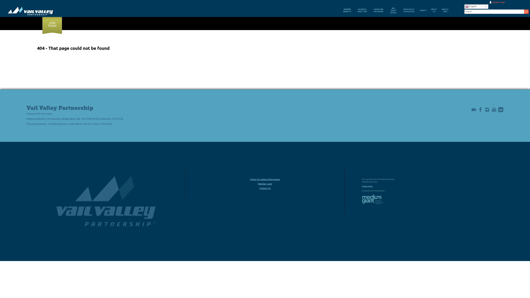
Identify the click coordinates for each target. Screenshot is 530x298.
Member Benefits (347, 10)
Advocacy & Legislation (408, 10)
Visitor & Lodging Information (265, 179)
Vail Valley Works (393, 10)
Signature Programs (378, 10)
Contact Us (265, 188)
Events (423, 10)
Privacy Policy (367, 186)
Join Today (52, 24)
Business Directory (362, 10)
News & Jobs (445, 10)
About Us (434, 10)
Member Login (498, 2)
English (473, 6)
